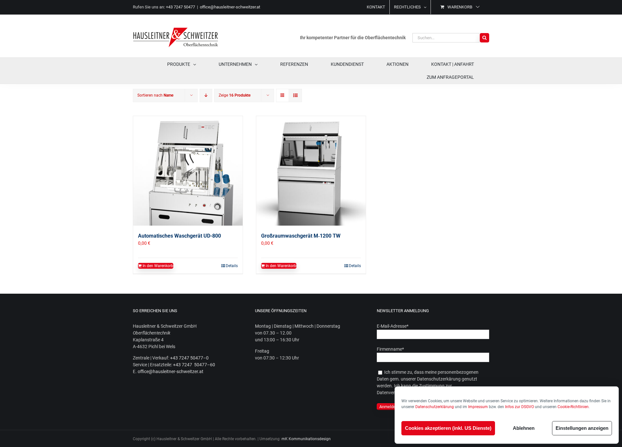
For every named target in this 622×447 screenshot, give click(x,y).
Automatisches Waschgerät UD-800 (179, 236)
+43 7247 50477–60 (194, 364)
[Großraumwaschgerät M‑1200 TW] (311, 171)
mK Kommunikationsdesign (306, 439)
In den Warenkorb (158, 266)
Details (232, 266)
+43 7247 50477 (180, 7)
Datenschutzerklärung (434, 407)
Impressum (478, 407)
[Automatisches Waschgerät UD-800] (188, 171)
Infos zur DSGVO (519, 407)
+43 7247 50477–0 (189, 357)
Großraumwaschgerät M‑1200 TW (300, 236)
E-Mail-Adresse (393, 326)
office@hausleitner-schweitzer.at (230, 7)
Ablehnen (524, 428)
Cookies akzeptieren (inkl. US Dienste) (448, 428)
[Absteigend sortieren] (206, 95)
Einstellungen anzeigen (582, 428)
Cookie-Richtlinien (573, 407)
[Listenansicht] (295, 95)
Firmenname (390, 349)
